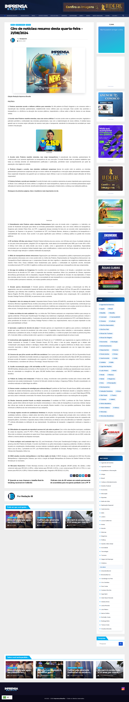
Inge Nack (104, 594)
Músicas (103, 532)
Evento (115, 350)
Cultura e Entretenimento (109, 482)
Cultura (112, 321)
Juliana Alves (105, 601)
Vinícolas (104, 412)
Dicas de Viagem (106, 337)
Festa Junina (105, 354)
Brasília (112, 313)
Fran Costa (104, 586)
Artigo (103, 474)
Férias (116, 354)
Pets (102, 383)
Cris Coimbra (105, 582)
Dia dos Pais (105, 329)
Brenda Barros (105, 574)
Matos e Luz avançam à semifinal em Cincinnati (49, 672)
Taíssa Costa (105, 625)
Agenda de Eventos (107, 304)
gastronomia (105, 358)
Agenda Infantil (106, 466)
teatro (114, 395)
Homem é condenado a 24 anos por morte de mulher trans (78, 522)
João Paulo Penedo (107, 598)
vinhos (116, 407)
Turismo (103, 399)
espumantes (105, 350)
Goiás (115, 358)
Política (28, 24)
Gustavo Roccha (106, 590)
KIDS (102, 513)
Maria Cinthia (105, 613)
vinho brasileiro (106, 403)
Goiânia (103, 362)
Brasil (12, 24)
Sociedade (104, 547)
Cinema (103, 321)
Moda (102, 375)
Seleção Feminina (107, 391)
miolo (114, 370)
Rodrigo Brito (105, 621)
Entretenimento (106, 346)
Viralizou (104, 563)
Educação (104, 493)
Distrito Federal (20, 24)
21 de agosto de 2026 (16, 675)
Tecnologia (104, 551)
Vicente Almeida (106, 628)
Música (111, 375)
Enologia (115, 342)
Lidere (103, 516)
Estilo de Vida (105, 501)
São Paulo (104, 395)
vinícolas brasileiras (107, 416)
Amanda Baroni (106, 571)
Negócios (112, 379)
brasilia (103, 313)
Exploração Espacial (107, 505)
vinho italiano (105, 407)
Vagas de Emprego (107, 559)
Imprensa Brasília (59, 698)
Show (119, 391)
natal (102, 379)
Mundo (103, 528)
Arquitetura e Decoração (108, 470)
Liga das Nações (106, 366)
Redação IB (23, 39)
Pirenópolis (112, 383)
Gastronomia (105, 509)
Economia (104, 342)
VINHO (113, 399)
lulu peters (104, 370)
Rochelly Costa (105, 617)
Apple (103, 309)
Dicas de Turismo (106, 333)
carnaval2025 (115, 317)
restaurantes (105, 387)
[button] (123, 15)
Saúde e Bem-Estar (107, 543)
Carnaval (103, 317)
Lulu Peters (104, 609)
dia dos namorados (107, 325)
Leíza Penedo (105, 605)
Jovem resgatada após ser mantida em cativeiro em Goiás (19, 522)
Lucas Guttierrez (106, 520)
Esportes (104, 497)
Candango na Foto (107, 578)
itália (111, 362)
